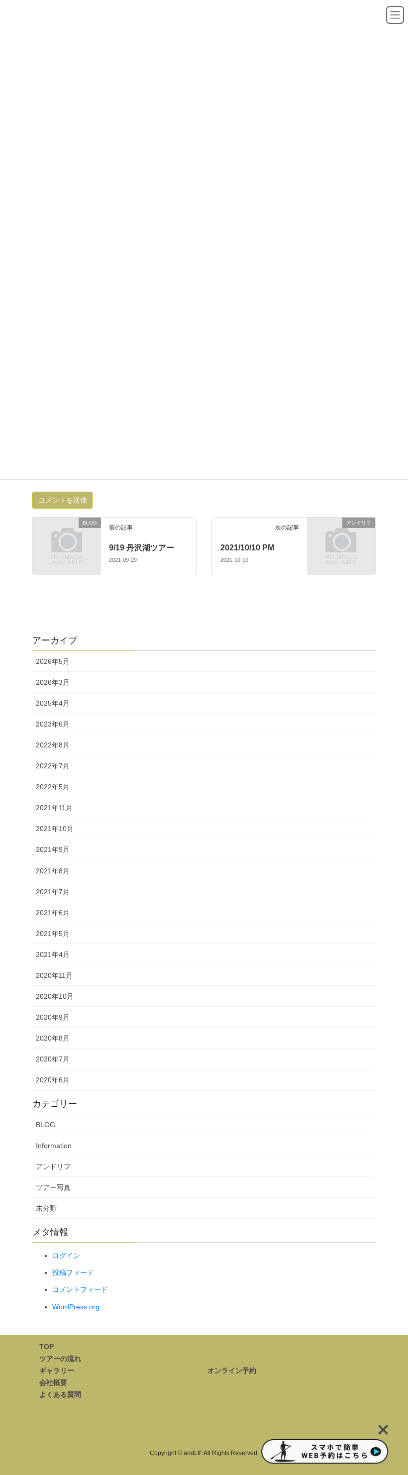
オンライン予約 (231, 1370)
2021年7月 (53, 892)
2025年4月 (53, 703)
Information (54, 1146)
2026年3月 (53, 682)
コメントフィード (80, 1289)
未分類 (46, 1208)
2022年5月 (53, 787)
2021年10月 (55, 829)
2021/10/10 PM (247, 547)
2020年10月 (55, 996)
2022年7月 (53, 766)
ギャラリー (56, 1370)
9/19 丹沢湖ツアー (141, 547)
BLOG (45, 1125)
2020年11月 (54, 975)
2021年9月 (53, 849)
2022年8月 (53, 745)
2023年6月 (53, 724)
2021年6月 (53, 913)
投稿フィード (73, 1272)
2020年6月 (53, 1080)
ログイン (66, 1256)
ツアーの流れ (60, 1359)
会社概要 (53, 1382)
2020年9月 (53, 1017)
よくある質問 (60, 1394)
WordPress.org (76, 1307)
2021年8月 (53, 871)
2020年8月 (53, 1038)
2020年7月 (53, 1059)
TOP (46, 1347)
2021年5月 (53, 934)
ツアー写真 (53, 1187)
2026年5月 (53, 661)
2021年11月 (54, 808)
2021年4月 (53, 954)
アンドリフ (53, 1166)
